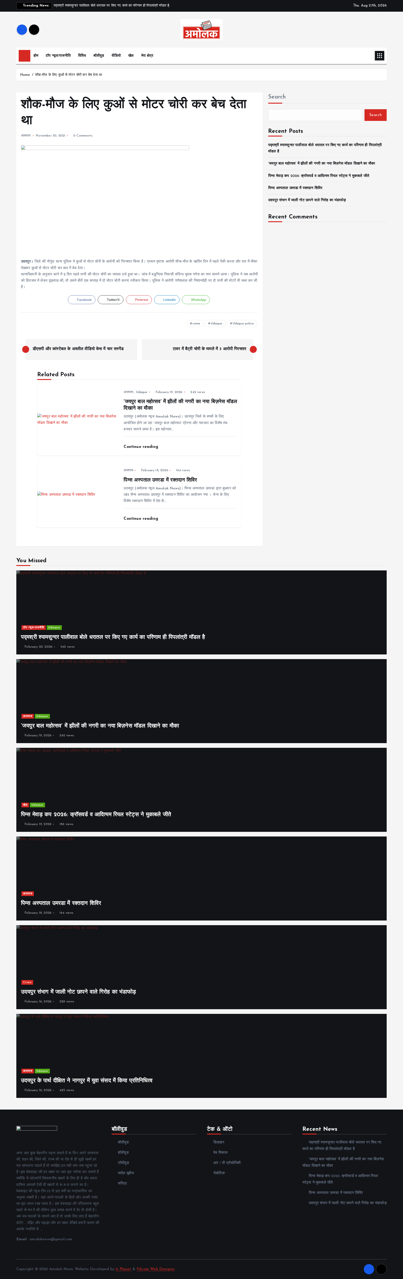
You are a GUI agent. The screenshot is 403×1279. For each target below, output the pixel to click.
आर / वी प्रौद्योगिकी (227, 1163)
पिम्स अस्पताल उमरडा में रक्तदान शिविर (295, 188)
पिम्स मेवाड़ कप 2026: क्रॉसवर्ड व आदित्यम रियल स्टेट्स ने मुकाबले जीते (318, 176)
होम (36, 56)
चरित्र (122, 1183)
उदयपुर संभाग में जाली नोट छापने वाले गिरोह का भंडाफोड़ (307, 200)
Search (277, 97)
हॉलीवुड (123, 1153)
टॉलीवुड (123, 1163)
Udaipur (216, 323)
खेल (131, 56)
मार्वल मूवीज (126, 1173)
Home (25, 75)
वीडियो (116, 56)
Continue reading (142, 447)
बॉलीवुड (99, 56)
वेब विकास (220, 1153)
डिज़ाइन (218, 1142)
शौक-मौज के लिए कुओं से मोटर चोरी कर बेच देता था (68, 75)
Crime (27, 982)
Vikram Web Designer (155, 1269)
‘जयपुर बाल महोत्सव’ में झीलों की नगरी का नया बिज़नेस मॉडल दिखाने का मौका (321, 163)
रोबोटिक (219, 1173)
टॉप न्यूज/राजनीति (58, 56)
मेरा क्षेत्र (147, 56)
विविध (82, 56)
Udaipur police (243, 323)
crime (196, 323)
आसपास (26, 135)
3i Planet (123, 1269)
